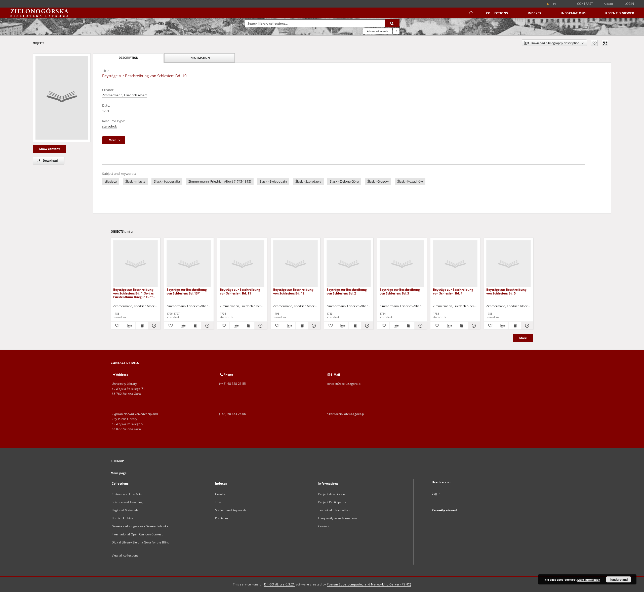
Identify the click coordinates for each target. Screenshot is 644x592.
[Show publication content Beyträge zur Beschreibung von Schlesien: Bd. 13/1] (195, 325)
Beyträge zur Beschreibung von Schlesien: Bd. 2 (347, 291)
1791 (105, 111)
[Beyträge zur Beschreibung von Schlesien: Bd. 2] (349, 263)
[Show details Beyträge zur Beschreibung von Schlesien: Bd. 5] (526, 325)
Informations (573, 13)
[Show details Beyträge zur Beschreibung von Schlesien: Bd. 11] (260, 325)
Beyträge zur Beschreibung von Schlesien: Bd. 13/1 (187, 291)
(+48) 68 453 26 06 (232, 414)
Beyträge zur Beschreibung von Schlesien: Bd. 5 (506, 291)
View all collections (125, 555)
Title (218, 502)
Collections (497, 13)
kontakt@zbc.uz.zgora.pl (344, 384)
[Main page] (470, 13)
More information (588, 579)
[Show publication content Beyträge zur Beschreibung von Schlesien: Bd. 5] (515, 325)
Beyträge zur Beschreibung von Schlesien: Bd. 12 (293, 291)
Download (50, 160)
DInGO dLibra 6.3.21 (279, 584)
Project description (331, 494)
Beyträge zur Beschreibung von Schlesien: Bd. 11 (240, 291)
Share (609, 4)
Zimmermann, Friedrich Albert (124, 95)
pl (555, 4)
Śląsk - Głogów (378, 181)
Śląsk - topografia (167, 181)
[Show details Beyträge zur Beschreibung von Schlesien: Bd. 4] (473, 325)
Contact (323, 526)
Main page (119, 473)
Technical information (333, 510)
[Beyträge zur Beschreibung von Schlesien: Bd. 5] (509, 263)
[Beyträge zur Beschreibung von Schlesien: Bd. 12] (295, 263)
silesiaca (111, 181)
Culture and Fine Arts (127, 494)
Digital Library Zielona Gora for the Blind (140, 542)
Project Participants (332, 502)
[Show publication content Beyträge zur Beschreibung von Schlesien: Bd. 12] (302, 325)
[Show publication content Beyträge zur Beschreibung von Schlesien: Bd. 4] (461, 325)
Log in (436, 493)
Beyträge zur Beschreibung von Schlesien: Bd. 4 (453, 291)
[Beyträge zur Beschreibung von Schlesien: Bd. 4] (455, 263)
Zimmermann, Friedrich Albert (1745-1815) (219, 181)
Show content (49, 149)
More (523, 338)
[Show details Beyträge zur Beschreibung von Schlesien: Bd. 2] (366, 325)
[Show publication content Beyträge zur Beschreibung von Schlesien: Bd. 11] (248, 325)
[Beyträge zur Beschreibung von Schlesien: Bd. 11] (242, 263)
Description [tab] (128, 58)
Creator (220, 494)
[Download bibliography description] (129, 325)
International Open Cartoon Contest (137, 534)
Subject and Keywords (230, 510)
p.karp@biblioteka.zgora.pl (346, 414)
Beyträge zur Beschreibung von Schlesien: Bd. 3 (400, 291)
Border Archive (122, 518)
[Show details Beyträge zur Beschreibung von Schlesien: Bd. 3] (420, 325)
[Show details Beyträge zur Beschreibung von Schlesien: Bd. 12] (313, 325)
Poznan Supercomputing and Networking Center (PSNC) (369, 584)
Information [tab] (199, 58)
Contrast (585, 4)
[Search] (392, 23)
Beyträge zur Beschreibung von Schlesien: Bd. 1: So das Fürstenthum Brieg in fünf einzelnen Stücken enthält (133, 293)
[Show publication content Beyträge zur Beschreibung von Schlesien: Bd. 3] (408, 325)
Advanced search (377, 31)
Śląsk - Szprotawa (308, 181)
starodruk (109, 126)
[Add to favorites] (594, 43)
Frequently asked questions (337, 518)
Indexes (534, 13)
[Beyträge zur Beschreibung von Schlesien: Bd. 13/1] (189, 263)
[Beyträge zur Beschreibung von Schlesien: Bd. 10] (61, 98)
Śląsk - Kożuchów (410, 181)
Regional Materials (125, 510)
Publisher (221, 518)
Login (629, 4)
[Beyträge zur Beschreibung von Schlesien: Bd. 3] (402, 263)
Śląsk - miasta (135, 181)
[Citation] (605, 43)
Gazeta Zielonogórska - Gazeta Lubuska (140, 526)
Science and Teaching (127, 502)
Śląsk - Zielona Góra (344, 181)
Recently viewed (619, 13)
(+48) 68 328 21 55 (232, 384)
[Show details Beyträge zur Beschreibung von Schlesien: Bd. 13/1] (206, 325)
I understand (619, 579)
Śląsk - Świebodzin (273, 181)
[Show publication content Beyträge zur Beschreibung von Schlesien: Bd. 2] (355, 325)
